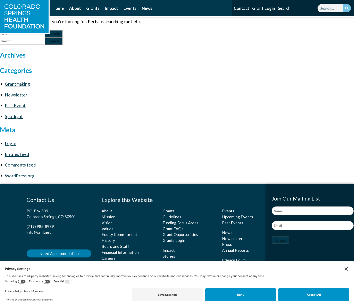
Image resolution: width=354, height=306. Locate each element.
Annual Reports (235, 250)
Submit (280, 240)
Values (107, 228)
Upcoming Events (237, 216)
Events (129, 8)
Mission (108, 216)
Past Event (15, 105)
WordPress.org (19, 175)
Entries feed (17, 154)
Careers (109, 258)
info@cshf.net (39, 232)
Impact (111, 8)
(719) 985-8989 (40, 226)
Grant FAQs (173, 228)
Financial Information (120, 252)
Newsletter (16, 94)
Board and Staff (115, 246)
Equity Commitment (119, 234)
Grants (92, 8)
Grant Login (263, 8)
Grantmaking (17, 83)
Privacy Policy (234, 260)
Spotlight (14, 116)
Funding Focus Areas (180, 222)
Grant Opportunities (180, 234)
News (147, 8)
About (75, 8)
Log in (10, 143)
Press (227, 244)
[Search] (347, 8)
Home (58, 8)
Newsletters (233, 238)
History (108, 240)
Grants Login (174, 240)
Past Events (232, 222)
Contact (241, 8)
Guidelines (172, 216)
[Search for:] (22, 41)
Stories (169, 256)
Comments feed (20, 164)
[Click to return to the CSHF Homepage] (24, 16)
